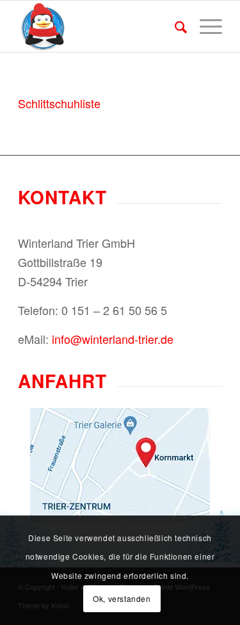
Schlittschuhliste (59, 103)
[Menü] (204, 26)
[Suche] (174, 26)
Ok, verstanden (121, 598)
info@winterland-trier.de (112, 338)
